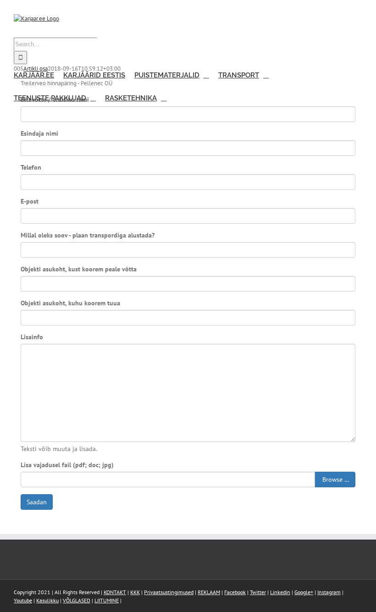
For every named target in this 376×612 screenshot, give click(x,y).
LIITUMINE (106, 600)
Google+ (303, 592)
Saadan (37, 502)
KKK (135, 592)
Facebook (235, 592)
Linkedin (280, 592)
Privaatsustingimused (169, 592)
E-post (30, 201)
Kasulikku (47, 600)
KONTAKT (115, 592)
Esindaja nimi (39, 133)
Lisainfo (32, 337)
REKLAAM (209, 592)
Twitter (258, 592)
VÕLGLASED (76, 600)
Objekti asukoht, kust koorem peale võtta (79, 269)
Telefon (31, 167)
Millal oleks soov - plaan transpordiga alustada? (88, 235)
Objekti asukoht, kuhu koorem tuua (70, 303)
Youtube (23, 600)
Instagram (329, 592)
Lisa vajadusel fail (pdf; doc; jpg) (67, 465)
